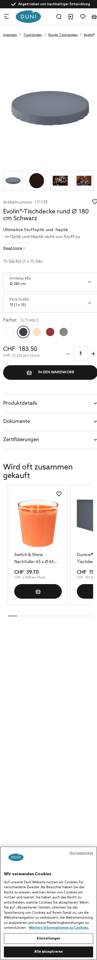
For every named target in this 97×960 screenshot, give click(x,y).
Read (12, 248)
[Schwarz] (23, 332)
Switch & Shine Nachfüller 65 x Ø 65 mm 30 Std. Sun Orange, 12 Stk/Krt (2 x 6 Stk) (37, 558)
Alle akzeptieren (48, 952)
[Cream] (37, 332)
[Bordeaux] (50, 332)
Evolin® (89, 35)
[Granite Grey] (63, 332)
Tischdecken (32, 35)
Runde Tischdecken (63, 35)
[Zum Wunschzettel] (82, 16)
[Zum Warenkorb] (94, 16)
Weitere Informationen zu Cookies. (59, 928)
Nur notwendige (81, 853)
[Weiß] (10, 332)
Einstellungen (49, 939)
